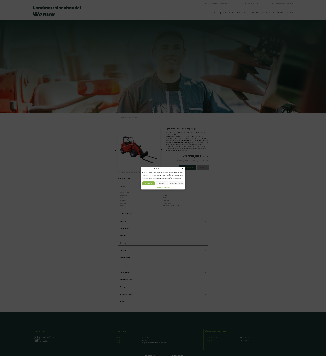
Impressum (167, 187)
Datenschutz (160, 187)
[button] (183, 169)
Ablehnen (162, 183)
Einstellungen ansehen (176, 183)
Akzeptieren (148, 183)
